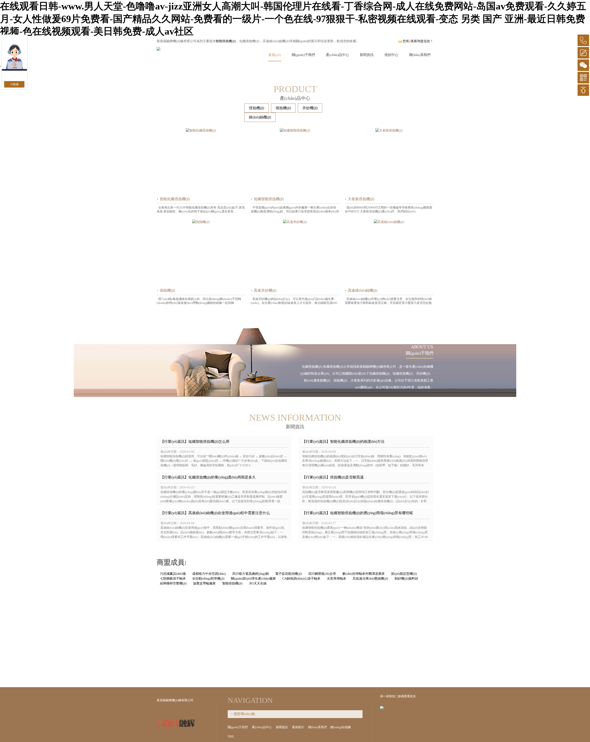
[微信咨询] (583, 65)
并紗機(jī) (310, 108)
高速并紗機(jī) (265, 290)
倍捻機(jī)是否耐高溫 (347, 477)
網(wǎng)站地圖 (340, 727)
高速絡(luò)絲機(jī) (362, 290)
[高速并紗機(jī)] (295, 252)
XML (231, 736)
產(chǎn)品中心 (337, 55)
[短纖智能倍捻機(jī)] (295, 161)
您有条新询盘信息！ (418, 41)
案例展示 (298, 727)
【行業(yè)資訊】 (174, 441)
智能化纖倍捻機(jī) (175, 199)
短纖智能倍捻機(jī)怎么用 (208, 441)
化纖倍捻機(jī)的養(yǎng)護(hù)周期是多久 (222, 477)
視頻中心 (391, 55)
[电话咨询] (583, 40)
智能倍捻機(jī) (226, 41)
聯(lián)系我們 (420, 55)
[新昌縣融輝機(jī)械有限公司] (158, 48)
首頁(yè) (274, 55)
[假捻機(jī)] (201, 252)
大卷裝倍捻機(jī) (361, 199)
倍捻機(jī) (256, 108)
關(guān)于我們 (303, 55)
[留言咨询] (583, 53)
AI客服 (14, 84)
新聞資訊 (367, 55)
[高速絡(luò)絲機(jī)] (389, 252)
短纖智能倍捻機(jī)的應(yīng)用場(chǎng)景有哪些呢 (371, 513)
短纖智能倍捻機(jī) (269, 199)
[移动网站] (583, 77)
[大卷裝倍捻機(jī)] (389, 161)
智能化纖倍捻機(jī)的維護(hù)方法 (357, 441)
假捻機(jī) (283, 108)
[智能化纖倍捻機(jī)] (201, 161)
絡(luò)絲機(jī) (260, 117)
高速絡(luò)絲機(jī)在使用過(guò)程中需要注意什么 (229, 513)
